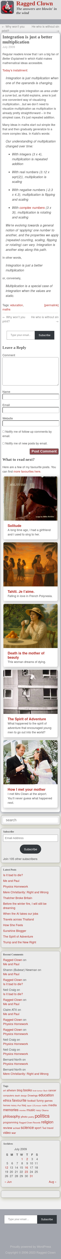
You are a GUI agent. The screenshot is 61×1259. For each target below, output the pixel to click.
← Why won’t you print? (13, 28)
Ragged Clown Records (29, 1122)
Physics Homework (15, 886)
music (31, 1109)
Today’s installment (14, 70)
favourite (19, 1100)
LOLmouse (36, 1105)
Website (7, 418)
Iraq (24, 1105)
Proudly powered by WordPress (30, 1246)
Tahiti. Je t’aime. (21, 591)
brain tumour (38, 1090)
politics (42, 1115)
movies (22, 1110)
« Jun (8, 1181)
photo (24, 1116)
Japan (29, 1105)
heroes (6, 1105)
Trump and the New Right (19, 942)
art (4, 1090)
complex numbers (32, 207)
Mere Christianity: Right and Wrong (25, 892)
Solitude (14, 525)
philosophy (11, 1116)
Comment (8, 355)
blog (19, 1090)
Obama (45, 1110)
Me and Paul (11, 880)
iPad (19, 1105)
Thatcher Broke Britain (17, 898)
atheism (11, 1090)
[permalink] (51, 305)
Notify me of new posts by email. (26, 443)
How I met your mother (26, 789)
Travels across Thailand (18, 919)
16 (26, 1167)
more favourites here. (27, 471)
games (49, 1100)
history (14, 1105)
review (7, 1127)
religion (47, 1122)
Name (6, 391)
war (14, 1133)
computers (8, 1095)
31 (31, 1176)
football (31, 1100)
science (27, 1127)
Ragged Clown (34, 3)
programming (10, 1122)
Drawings (33, 1095)
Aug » (52, 1181)
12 (6, 1167)
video (7, 1132)
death (17, 1095)
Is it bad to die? (13, 875)
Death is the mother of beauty (26, 655)
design (24, 1095)
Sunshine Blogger (14, 930)
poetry (31, 1116)
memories (11, 1109)
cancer (52, 1090)
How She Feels (13, 925)
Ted (44, 1128)
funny (40, 1100)
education (46, 1094)
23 (26, 1171)
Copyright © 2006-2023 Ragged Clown (30, 1252)
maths (44, 1105)
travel (50, 1128)
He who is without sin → (45, 28)
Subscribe (30, 849)
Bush (45, 1090)
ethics (7, 1100)
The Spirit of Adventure (18, 936)
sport (38, 1128)
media (52, 1105)
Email (6, 405)
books (27, 1090)
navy (38, 1110)
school (16, 1128)
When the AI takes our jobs (20, 913)
